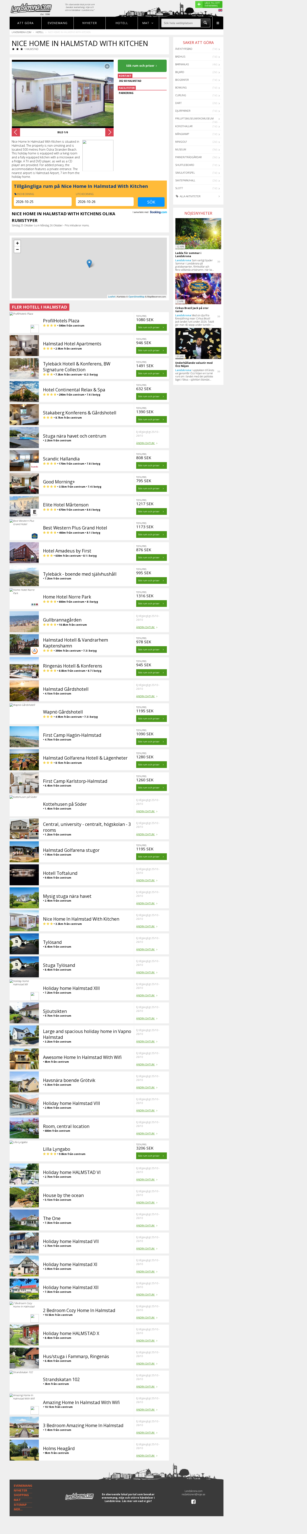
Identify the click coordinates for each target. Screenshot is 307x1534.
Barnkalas (182, 64)
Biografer (182, 80)
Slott (179, 188)
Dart (178, 103)
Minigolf (181, 142)
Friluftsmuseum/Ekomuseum (194, 118)
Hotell (121, 23)
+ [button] (17, 243)
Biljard (179, 72)
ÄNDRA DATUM (145, 443)
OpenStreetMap (136, 296)
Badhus (180, 56)
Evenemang (57, 23)
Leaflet (111, 296)
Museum (180, 149)
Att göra (25, 23)
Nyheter (89, 23)
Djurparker (182, 111)
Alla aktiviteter (189, 196)
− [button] (17, 249)
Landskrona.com (21, 32)
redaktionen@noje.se (193, 1494)
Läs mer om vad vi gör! (137, 1501)
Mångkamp (182, 134)
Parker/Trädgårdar (188, 157)
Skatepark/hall (185, 180)
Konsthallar (184, 126)
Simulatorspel (185, 172)
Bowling (181, 87)
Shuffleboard (184, 165)
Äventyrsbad (183, 49)
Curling (180, 95)
